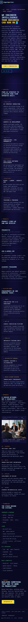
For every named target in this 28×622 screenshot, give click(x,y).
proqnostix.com (15, 147)
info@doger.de (8, 601)
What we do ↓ (6, 71)
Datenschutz (11, 615)
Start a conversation (10, 66)
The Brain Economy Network (17, 381)
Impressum (4, 615)
